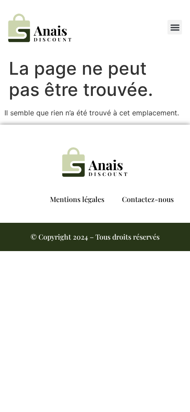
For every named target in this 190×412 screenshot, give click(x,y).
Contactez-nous (148, 199)
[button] (174, 27)
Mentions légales (77, 199)
